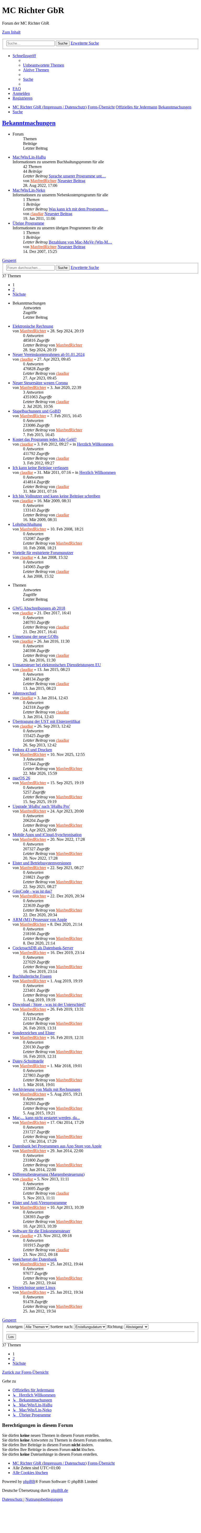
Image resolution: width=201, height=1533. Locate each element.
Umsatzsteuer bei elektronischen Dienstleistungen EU (57, 665)
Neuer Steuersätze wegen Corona (40, 383)
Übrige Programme (28, 223)
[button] (19, 294)
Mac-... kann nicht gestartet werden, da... (46, 1117)
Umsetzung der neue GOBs (35, 636)
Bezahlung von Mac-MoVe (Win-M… (80, 242)
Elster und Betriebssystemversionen (42, 863)
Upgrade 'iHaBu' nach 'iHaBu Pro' (41, 806)
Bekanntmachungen (28, 123)
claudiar (36, 214)
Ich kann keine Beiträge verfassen (40, 467)
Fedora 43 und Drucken (32, 749)
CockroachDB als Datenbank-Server (43, 948)
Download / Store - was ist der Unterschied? (49, 1004)
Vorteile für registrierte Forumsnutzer (43, 552)
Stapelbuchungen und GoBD (37, 411)
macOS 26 (21, 778)
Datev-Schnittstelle (28, 1061)
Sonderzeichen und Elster (34, 1033)
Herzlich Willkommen (95, 444)
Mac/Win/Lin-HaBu (29, 157)
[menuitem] (43, 65)
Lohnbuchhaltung (27, 524)
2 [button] (14, 289)
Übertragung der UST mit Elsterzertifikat (46, 721)
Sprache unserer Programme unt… (77, 176)
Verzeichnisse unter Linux (34, 1287)
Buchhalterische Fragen (32, 976)
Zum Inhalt (11, 32)
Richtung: (116, 1326)
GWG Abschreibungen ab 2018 (39, 608)
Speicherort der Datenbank (35, 1259)
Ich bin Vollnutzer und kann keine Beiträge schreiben (56, 496)
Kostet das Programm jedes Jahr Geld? (44, 439)
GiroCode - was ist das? (32, 891)
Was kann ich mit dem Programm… (78, 209)
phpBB (29, 1481)
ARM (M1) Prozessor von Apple (40, 919)
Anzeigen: (15, 1326)
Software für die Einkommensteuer (41, 1231)
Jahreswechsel (24, 693)
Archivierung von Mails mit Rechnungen (46, 1089)
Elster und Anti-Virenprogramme (40, 1202)
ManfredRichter (43, 180)
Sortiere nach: (62, 1326)
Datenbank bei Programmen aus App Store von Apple (57, 1146)
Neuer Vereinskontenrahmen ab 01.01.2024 (49, 354)
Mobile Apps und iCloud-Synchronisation (47, 834)
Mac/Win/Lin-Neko (29, 190)
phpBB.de (59, 1490)
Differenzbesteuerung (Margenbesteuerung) (49, 1174)
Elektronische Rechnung (33, 326)
